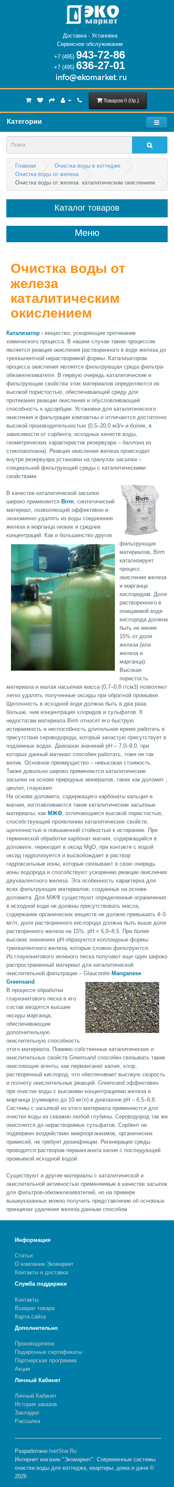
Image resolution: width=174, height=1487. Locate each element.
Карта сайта (30, 1316)
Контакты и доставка (41, 1272)
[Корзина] (28, 100)
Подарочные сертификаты (48, 1352)
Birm (67, 501)
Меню (87, 233)
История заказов (36, 1404)
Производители (34, 1343)
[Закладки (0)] (40, 100)
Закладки (27, 1412)
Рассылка (27, 1421)
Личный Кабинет (36, 1396)
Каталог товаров (87, 207)
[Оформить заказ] (52, 100)
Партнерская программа (45, 1360)
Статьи (24, 1255)
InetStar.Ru (62, 1451)
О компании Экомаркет (44, 1264)
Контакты (26, 1300)
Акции (22, 1369)
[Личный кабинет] (66, 100)
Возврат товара (34, 1308)
